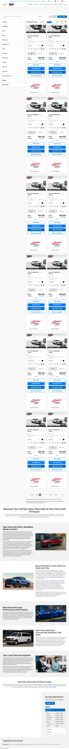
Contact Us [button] (50, 703)
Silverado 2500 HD (54, 580)
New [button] (31, 4)
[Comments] (41, 49)
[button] (44, 25)
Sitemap (24, 744)
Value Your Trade (36, 72)
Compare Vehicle (34, 92)
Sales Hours (48, 709)
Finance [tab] (40, 53)
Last (56, 494)
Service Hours (49, 729)
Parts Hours (48, 731)
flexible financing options (53, 685)
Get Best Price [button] (36, 68)
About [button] (65, 4)
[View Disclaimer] (39, 48)
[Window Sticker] (44, 49)
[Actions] (43, 36)
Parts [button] (52, 4)
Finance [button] (61, 4)
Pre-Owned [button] (36, 4)
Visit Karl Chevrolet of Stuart (9, 684)
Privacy (27, 744)
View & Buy (36, 65)
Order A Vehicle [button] (62, 16)
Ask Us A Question (36, 75)
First (31, 494)
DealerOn (20, 744)
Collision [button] (56, 4)
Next (51, 494)
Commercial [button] (42, 4)
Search (40, 16)
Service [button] (48, 4)
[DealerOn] (6, 744)
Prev (36, 494)
